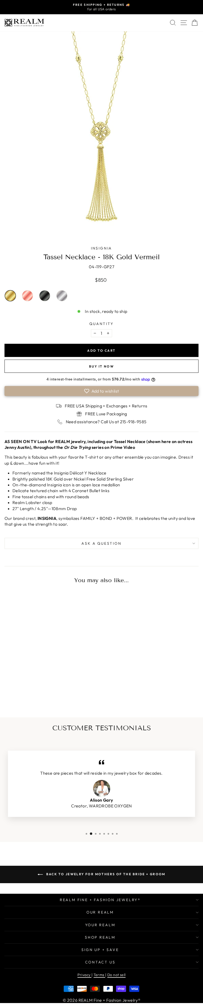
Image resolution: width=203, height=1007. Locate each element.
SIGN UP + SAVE (100, 949)
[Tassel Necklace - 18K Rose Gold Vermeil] (36, 693)
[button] (101, 391)
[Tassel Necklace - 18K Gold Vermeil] (25, 693)
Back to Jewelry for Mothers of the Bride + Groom (105, 874)
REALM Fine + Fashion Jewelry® (100, 899)
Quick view (42, 660)
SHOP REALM (100, 937)
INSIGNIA (101, 248)
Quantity (101, 323)
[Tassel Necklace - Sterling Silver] (58, 693)
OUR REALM (100, 912)
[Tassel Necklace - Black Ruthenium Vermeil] (47, 693)
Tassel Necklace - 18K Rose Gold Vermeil (27, 295)
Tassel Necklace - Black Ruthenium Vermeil (44, 295)
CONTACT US (100, 962)
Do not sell (116, 974)
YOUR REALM (100, 925)
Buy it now (101, 366)
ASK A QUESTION (101, 543)
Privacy (84, 974)
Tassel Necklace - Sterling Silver (62, 295)
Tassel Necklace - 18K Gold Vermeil (10, 295)
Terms (99, 974)
